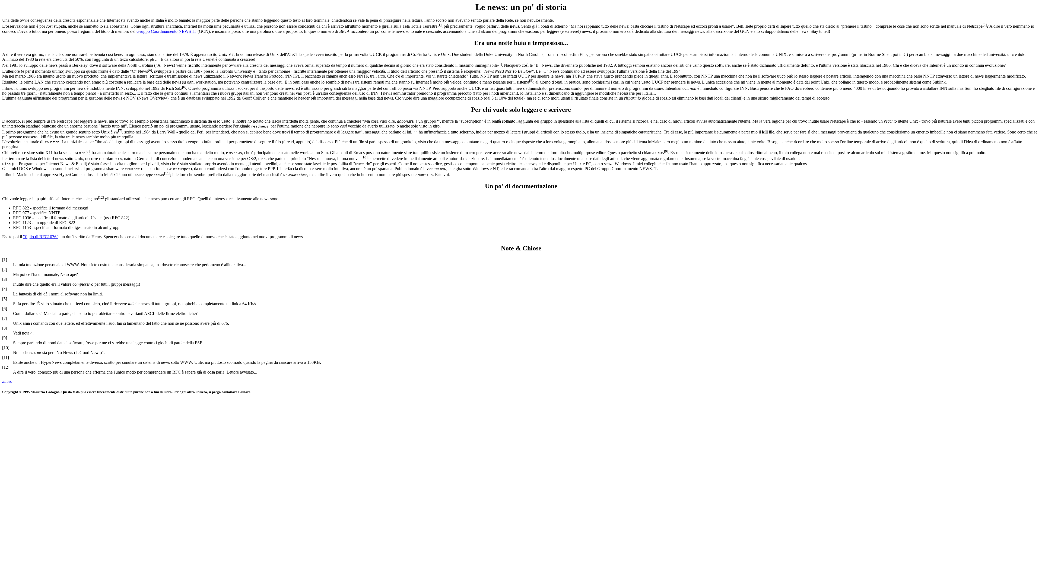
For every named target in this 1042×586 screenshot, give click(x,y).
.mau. (7, 381)
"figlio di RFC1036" (40, 236)
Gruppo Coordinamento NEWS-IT (166, 31)
